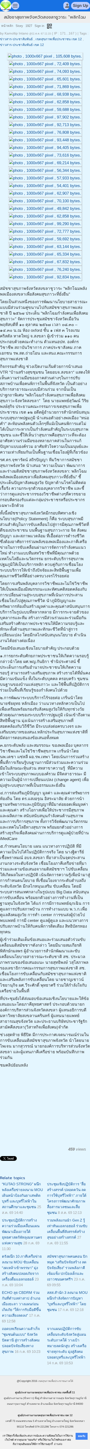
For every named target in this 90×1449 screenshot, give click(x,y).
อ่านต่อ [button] (58, 1444)
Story (19, 26)
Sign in (39, 26)
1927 (28, 26)
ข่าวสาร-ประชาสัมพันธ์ (16, 39)
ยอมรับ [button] (81, 1436)
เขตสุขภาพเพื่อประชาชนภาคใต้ (55, 1381)
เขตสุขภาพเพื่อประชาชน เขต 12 (59, 39)
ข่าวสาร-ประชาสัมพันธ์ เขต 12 (22, 45)
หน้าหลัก (7, 26)
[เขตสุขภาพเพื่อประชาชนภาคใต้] (6, 5)
